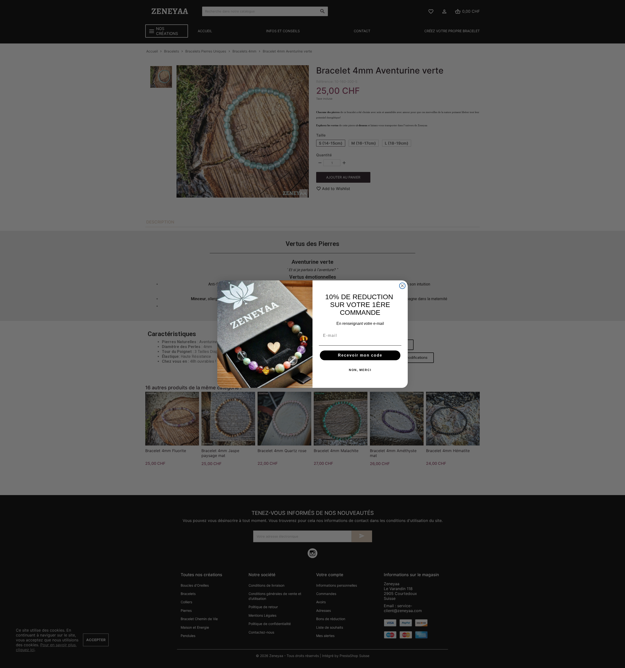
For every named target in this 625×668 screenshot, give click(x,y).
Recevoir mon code (360, 355)
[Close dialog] (402, 286)
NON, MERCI (360, 370)
